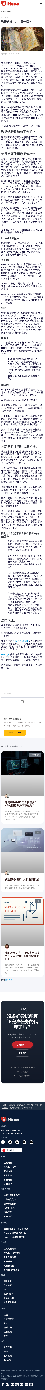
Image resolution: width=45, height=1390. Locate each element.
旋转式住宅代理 (20, 641)
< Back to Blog (6, 11)
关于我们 (8, 1347)
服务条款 (8, 1355)
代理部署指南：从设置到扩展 (22, 879)
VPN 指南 (8, 1261)
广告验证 (8, 1285)
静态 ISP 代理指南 (12, 1252)
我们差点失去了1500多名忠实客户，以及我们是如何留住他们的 (22, 956)
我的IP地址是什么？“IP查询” (16, 1228)
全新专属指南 (10, 1257)
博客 (6, 1336)
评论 (6, 1351)
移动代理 (8, 1179)
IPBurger (5, 654)
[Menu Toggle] (41, 3)
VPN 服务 (8, 1184)
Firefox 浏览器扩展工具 (14, 1237)
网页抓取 (4, 17)
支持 (6, 1323)
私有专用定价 (10, 1208)
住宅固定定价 (10, 1199)
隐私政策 (8, 1360)
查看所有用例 (10, 1302)
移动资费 (8, 1212)
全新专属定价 (10, 1203)
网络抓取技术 (17, 746)
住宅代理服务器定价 (13, 1195)
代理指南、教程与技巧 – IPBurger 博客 (23, 1105)
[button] (22, 1009)
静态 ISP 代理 (10, 1167)
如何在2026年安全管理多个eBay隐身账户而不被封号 (21, 803)
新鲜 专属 (8, 1171)
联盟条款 (8, 1331)
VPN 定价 (8, 1216)
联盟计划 (8, 1327)
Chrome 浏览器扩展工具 (15, 1233)
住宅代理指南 (10, 1248)
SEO (6, 1289)
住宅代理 (8, 1162)
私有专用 (8, 1175)
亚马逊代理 (9, 1298)
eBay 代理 (8, 1293)
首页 (4, 1105)
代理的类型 (9, 1265)
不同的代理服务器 (12, 1269)
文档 (6, 1314)
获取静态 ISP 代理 (15, 733)
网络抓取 (8, 980)
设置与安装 (9, 1319)
